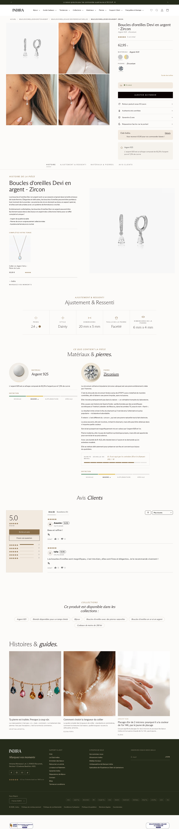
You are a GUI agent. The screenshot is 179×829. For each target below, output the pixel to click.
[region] (89, 421)
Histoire (51, 165)
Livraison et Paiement (57, 767)
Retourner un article (56, 764)
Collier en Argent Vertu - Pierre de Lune (18, 267)
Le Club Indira (54, 757)
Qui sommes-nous (96, 754)
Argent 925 (21, 619)
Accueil (13, 19)
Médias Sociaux (95, 761)
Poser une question (24, 538)
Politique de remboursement (31, 807)
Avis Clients (126, 165)
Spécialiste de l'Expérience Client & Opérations (106, 767)
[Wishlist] (151, 10)
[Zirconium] (121, 68)
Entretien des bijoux (56, 761)
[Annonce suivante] (167, 2)
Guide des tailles (167, 75)
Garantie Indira (54, 771)
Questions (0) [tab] (62, 512)
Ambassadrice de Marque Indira (101, 764)
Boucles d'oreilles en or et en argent (33, 19)
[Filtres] (148, 513)
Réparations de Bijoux (57, 774)
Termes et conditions (57, 784)
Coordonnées (117, 807)
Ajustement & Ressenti (73, 165)
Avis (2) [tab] (51, 512)
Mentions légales (105, 807)
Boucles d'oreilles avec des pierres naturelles (69, 19)
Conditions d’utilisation (71, 807)
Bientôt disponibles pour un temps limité (50, 619)
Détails (167, 133)
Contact (52, 777)
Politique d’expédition (89, 807)
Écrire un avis (24, 532)
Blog (51, 781)
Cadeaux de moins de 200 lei (89, 625)
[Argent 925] (120, 57)
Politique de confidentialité (52, 807)
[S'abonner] (167, 757)
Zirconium (111, 374)
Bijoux (77, 619)
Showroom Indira (95, 757)
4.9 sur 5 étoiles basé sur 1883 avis (32, 779)
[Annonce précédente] (11, 2)
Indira (17, 807)
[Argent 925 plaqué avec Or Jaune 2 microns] (126, 57)
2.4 (35, 326)
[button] (36, 10)
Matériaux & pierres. (102, 165)
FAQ (50, 754)
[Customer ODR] (158, 825)
